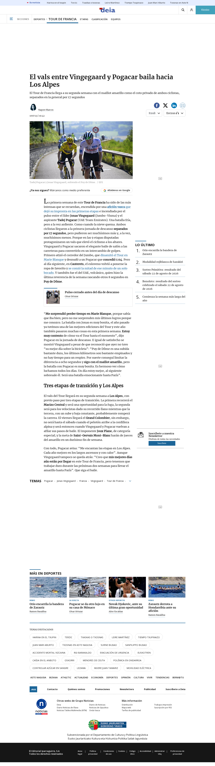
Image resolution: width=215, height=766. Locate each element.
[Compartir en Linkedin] (174, 105)
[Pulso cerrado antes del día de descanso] (53, 297)
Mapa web (126, 707)
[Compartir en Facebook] (157, 105)
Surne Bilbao (109, 644)
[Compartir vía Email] (183, 105)
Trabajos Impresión (163, 704)
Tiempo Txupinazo (149, 637)
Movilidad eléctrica (139, 668)
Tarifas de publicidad (131, 710)
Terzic (68, 637)
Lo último (145, 244)
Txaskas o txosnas (92, 637)
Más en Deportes (45, 573)
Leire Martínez (121, 637)
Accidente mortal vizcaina (49, 652)
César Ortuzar (71, 296)
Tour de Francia (115, 480)
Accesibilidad (145, 751)
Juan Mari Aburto (43, 644)
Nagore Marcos (46, 110)
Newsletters (127, 689)
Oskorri (69, 660)
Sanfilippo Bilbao (136, 644)
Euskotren (144, 652)
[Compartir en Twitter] (165, 105)
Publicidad (150, 689)
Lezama (81, 668)
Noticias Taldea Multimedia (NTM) (72, 710)
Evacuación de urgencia (114, 652)
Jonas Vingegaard (66, 480)
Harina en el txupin (44, 637)
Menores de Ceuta (94, 660)
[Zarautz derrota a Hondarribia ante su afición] (167, 587)
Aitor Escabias (116, 611)
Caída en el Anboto (44, 660)
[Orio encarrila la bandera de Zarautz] (48, 587)
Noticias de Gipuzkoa (98, 707)
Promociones (102, 689)
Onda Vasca (94, 710)
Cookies (121, 751)
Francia (83, 480)
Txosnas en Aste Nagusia (77, 644)
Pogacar (48, 480)
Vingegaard (97, 480)
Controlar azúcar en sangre (50, 668)
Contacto (52, 689)
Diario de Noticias (97, 704)
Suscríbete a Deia (175, 689)
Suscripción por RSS (163, 707)
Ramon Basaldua (38, 611)
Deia (59, 704)
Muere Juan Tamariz (106, 668)
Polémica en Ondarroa (127, 660)
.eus (33, 689)
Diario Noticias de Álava (67, 707)
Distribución (127, 704)
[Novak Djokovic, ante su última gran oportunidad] (127, 587)
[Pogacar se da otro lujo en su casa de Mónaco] (87, 587)
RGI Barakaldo (82, 652)
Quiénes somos (76, 689)
